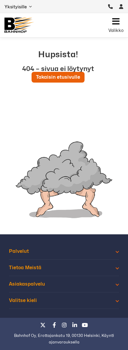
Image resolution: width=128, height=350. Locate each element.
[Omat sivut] (121, 6)
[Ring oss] (110, 6)
